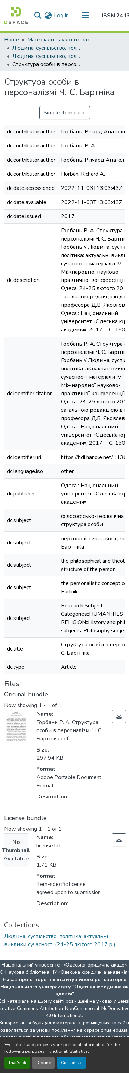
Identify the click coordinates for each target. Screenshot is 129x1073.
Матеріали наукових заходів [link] (61, 39)
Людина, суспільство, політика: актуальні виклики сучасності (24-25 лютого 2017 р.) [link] (46, 56)
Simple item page (65, 112)
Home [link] (11, 39)
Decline (43, 1063)
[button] (16, 15)
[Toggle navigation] (85, 15)
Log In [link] (61, 15)
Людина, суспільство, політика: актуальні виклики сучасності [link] (46, 48)
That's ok (17, 1063)
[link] (119, 716)
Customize (71, 1063)
